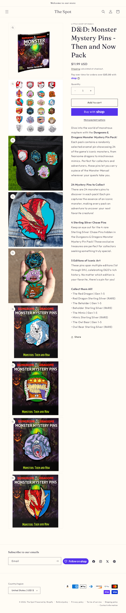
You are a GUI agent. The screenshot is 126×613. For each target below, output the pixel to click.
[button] (6, 11)
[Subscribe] (57, 561)
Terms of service (94, 602)
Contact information (109, 605)
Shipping (75, 69)
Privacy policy (77, 602)
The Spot (31, 602)
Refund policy (62, 602)
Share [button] (77, 336)
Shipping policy (111, 602)
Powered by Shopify (44, 602)
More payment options (94, 120)
